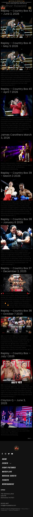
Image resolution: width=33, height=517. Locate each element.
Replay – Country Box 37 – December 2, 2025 (16, 269)
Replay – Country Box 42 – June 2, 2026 (16, 12)
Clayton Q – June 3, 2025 (13, 401)
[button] (29, 7)
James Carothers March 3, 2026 (16, 136)
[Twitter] (8, 453)
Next (30, 438)
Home (4, 459)
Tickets (5, 480)
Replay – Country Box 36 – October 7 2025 (16, 312)
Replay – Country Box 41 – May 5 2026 (16, 44)
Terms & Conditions (14, 510)
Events (5, 463)
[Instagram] (5, 453)
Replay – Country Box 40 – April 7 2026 (16, 90)
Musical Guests (9, 475)
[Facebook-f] (2, 453)
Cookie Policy (4, 510)
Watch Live (7, 471)
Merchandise (8, 484)
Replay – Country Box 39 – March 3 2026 (16, 174)
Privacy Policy (25, 508)
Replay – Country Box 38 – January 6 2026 (16, 220)
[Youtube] (12, 453)
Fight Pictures (9, 467)
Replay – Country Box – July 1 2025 (16, 354)
